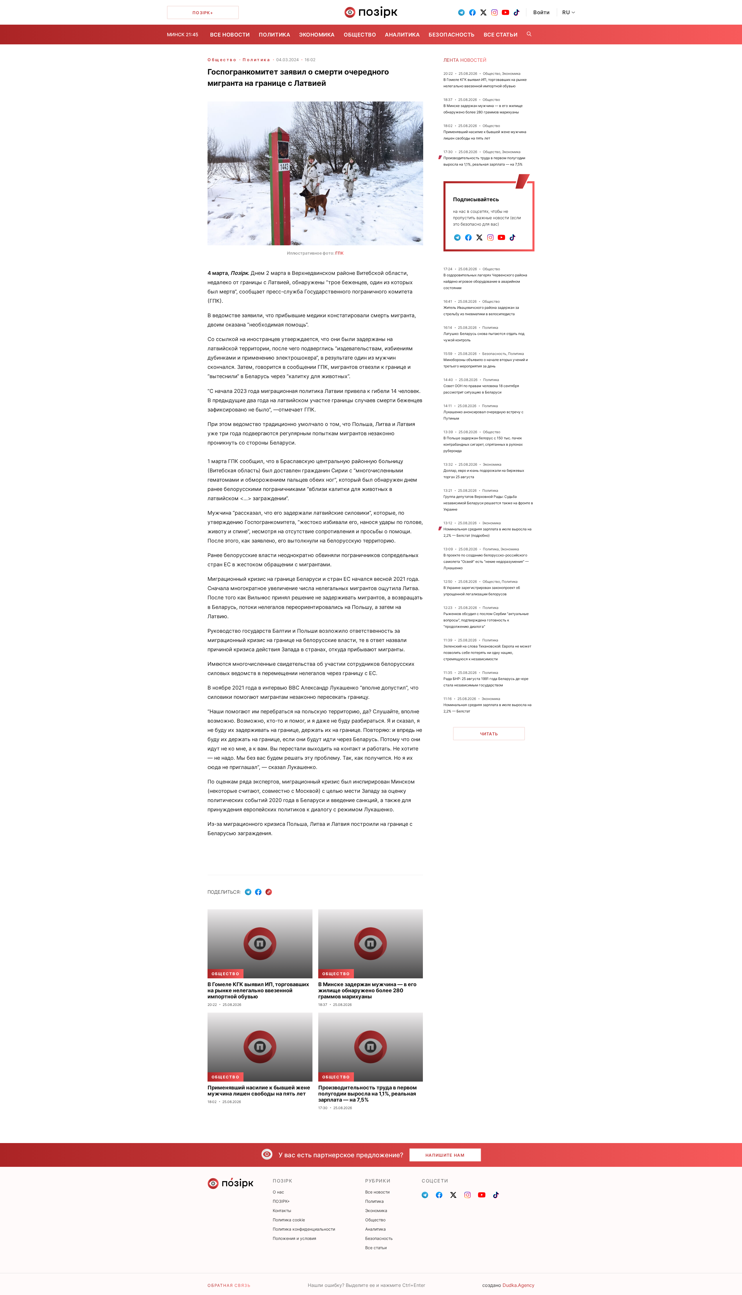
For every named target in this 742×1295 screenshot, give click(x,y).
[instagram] (494, 12)
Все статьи (500, 35)
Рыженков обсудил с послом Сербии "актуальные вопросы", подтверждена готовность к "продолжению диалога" (486, 620)
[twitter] (483, 12)
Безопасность (451, 35)
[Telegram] (248, 892)
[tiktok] (516, 12)
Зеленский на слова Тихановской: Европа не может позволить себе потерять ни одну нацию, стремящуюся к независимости (487, 652)
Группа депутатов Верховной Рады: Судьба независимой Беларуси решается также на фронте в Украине (488, 503)
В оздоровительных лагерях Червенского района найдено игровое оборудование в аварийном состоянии (485, 281)
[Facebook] (258, 892)
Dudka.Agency (518, 1285)
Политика (274, 35)
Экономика (317, 35)
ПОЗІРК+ (281, 1201)
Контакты (282, 1210)
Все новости (230, 35)
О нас (278, 1191)
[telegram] (461, 12)
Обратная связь (229, 1285)
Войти (541, 12)
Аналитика (402, 35)
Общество (360, 35)
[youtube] (505, 12)
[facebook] (472, 12)
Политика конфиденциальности (304, 1229)
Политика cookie (289, 1219)
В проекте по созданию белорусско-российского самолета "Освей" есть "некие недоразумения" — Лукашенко (486, 561)
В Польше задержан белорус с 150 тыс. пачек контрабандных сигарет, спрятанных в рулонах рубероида (483, 444)
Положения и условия (294, 1238)
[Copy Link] (269, 892)
